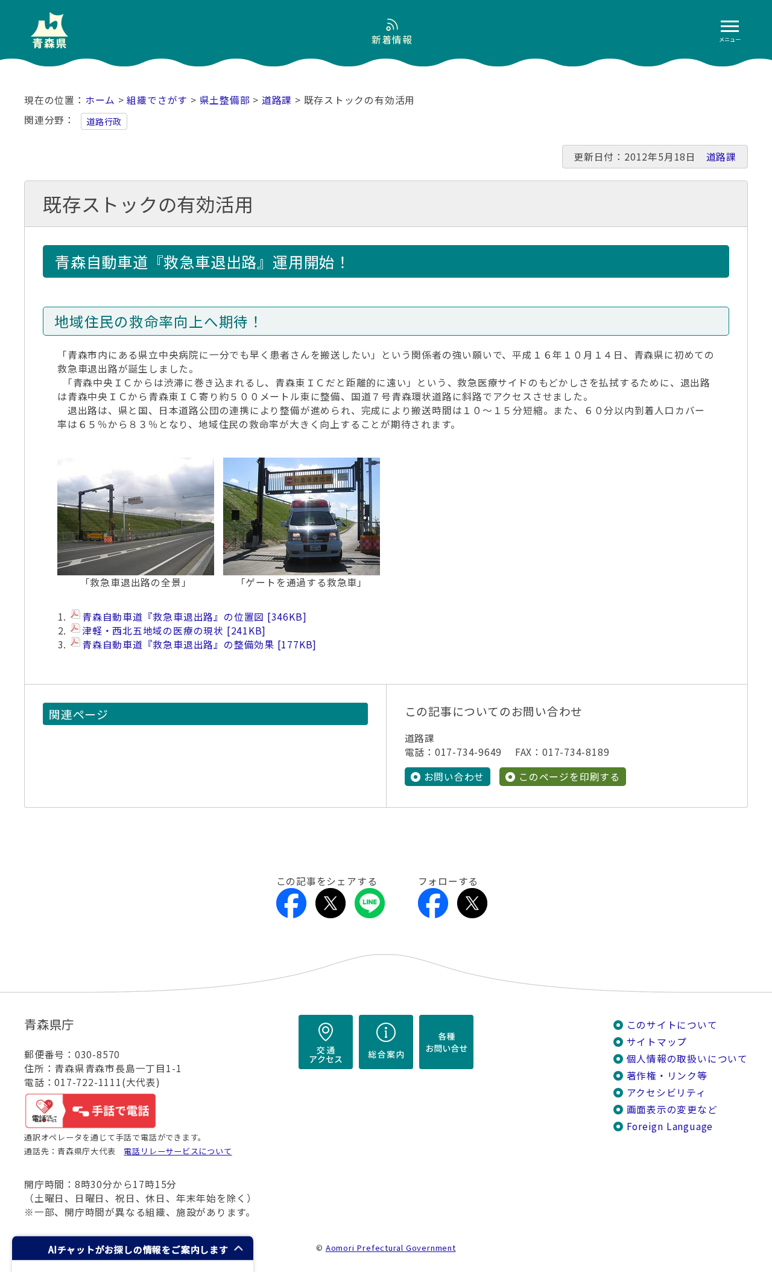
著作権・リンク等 (667, 1075)
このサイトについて (672, 1025)
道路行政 (104, 121)
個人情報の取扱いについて (687, 1059)
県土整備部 (225, 100)
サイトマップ (657, 1042)
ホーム (100, 100)
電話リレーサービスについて (178, 1151)
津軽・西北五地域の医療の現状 (172, 631)
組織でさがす (157, 100)
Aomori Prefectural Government (391, 1247)
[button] (132, 1248)
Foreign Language (670, 1126)
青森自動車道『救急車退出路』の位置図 (192, 617)
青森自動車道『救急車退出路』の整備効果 (197, 644)
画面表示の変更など (672, 1109)
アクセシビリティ (666, 1092)
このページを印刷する (569, 777)
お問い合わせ (454, 777)
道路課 (277, 100)
